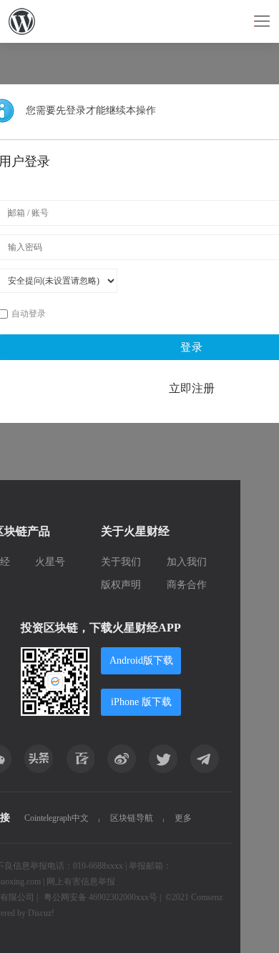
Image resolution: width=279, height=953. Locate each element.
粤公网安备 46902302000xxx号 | (102, 897)
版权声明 (121, 584)
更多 (183, 818)
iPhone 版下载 (141, 702)
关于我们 (121, 562)
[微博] (121, 758)
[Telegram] (204, 758)
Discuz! (41, 913)
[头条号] (38, 758)
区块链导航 (131, 818)
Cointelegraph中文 (56, 818)
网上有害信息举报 (80, 882)
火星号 (50, 562)
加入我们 (187, 562)
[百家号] (80, 758)
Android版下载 (141, 660)
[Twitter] (163, 758)
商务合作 (187, 584)
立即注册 (192, 388)
